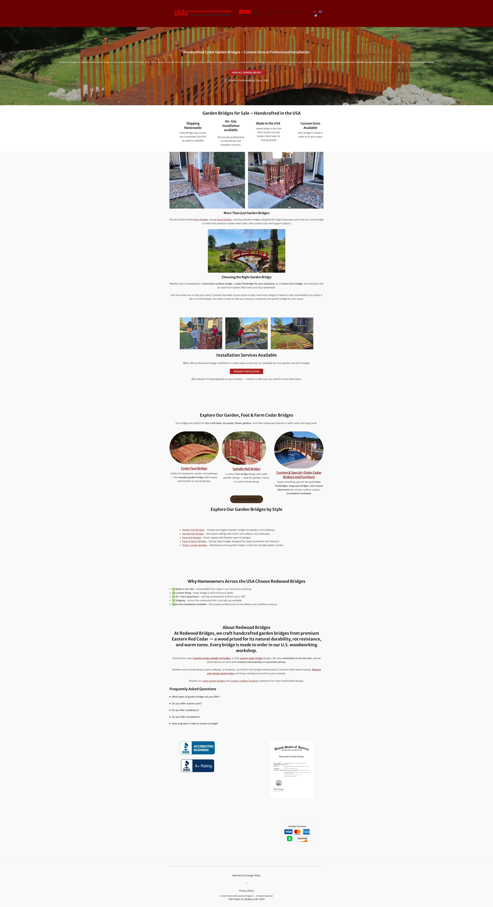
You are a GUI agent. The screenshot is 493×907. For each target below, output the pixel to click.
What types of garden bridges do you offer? (196, 696)
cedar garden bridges (213, 680)
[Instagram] (314, 11)
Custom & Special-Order (278, 11)
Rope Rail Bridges (191, 537)
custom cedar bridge (251, 658)
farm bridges (201, 219)
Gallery (300, 11)
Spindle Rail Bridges (193, 533)
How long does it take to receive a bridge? (195, 723)
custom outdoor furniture (244, 680)
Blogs (244, 15)
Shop (255, 11)
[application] (259, 11)
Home (244, 11)
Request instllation (246, 371)
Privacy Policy (246, 890)
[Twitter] (315, 15)
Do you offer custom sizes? (187, 703)
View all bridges (246, 499)
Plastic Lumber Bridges (194, 545)
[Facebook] (320, 11)
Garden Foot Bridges (193, 529)
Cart (267, 15)
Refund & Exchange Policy (246, 875)
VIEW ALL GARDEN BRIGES (246, 72)
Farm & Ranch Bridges (194, 541)
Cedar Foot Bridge (194, 468)
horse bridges (224, 219)
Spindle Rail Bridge (246, 469)
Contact (256, 15)
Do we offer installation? (185, 710)
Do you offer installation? (186, 716)
